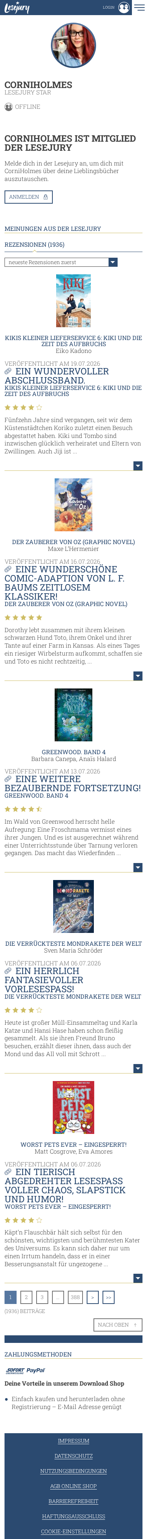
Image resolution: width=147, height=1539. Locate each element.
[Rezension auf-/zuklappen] (137, 465)
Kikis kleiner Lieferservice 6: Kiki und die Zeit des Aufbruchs (73, 341)
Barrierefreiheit (73, 1501)
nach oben (113, 1324)
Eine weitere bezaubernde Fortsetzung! (73, 783)
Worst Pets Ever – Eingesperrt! (73, 1144)
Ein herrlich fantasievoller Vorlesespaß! (44, 980)
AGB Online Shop (73, 1486)
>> (108, 1297)
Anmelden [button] (24, 196)
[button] (116, 7)
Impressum (73, 1440)
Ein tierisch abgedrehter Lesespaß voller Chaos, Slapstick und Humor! (65, 1185)
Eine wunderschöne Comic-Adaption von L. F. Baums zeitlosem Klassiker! (65, 582)
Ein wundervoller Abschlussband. (57, 375)
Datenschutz (74, 1455)
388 (75, 1297)
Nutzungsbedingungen (73, 1470)
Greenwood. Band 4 (74, 752)
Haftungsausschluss (73, 1516)
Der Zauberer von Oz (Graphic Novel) (73, 542)
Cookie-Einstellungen (73, 1531)
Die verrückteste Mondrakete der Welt (73, 943)
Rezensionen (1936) (34, 244)
